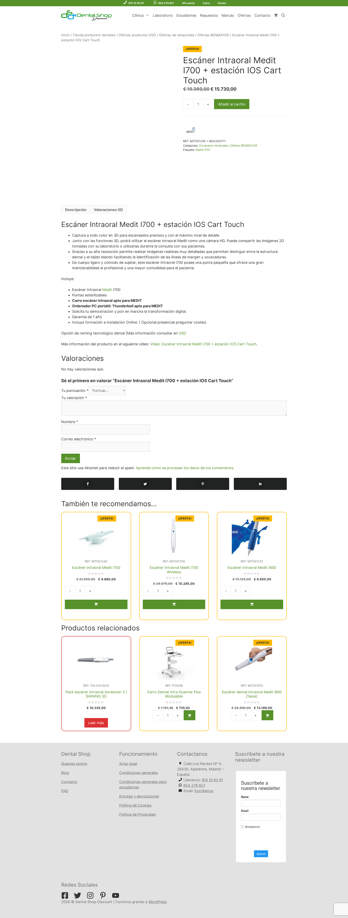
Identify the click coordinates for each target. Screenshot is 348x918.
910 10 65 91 (136, 3)
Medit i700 (203, 149)
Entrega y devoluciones (139, 796)
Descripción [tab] (75, 210)
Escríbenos (204, 791)
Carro (206, 3)
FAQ (64, 791)
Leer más (96, 723)
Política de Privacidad (137, 814)
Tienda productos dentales (94, 35)
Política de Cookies (135, 805)
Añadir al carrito (231, 104)
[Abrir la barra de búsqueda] (283, 15)
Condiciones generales (138, 773)
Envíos (222, 3)
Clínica (138, 15)
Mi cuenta (188, 3)
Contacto (262, 15)
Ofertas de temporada (176, 35)
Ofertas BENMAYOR (213, 35)
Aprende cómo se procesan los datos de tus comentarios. (185, 468)
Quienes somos (74, 764)
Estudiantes (186, 15)
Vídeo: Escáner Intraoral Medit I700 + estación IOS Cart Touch (203, 344)
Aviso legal (128, 764)
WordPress (157, 902)
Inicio (65, 35)
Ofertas (244, 15)
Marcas (228, 15)
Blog (65, 773)
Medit (107, 290)
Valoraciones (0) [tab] (108, 210)
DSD (182, 333)
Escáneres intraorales (213, 145)
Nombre (69, 422)
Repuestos (209, 15)
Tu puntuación (74, 390)
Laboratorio (163, 15)
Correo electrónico (78, 439)
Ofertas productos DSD (137, 35)
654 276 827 (166, 3)
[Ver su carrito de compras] (276, 15)
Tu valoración (74, 398)
